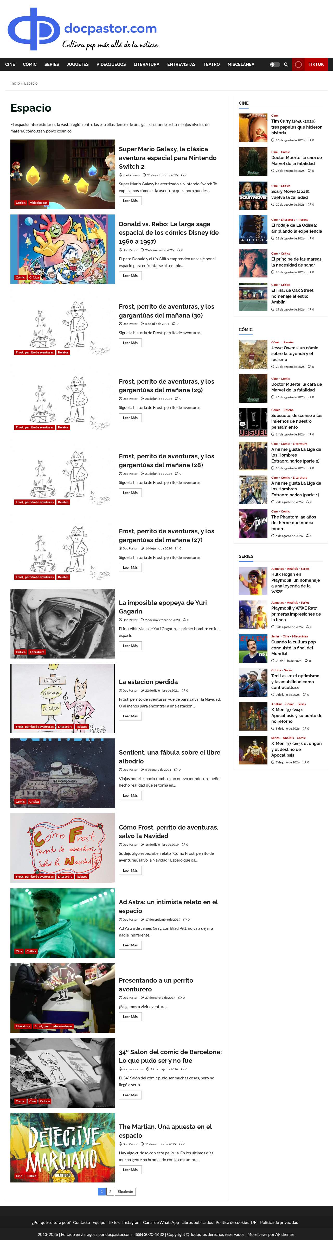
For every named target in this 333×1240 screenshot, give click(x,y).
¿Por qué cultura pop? (51, 1222)
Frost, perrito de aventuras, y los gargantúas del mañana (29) (62, 399)
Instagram (131, 1222)
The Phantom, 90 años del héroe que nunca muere (253, 523)
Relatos (63, 352)
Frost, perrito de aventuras (35, 352)
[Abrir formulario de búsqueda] (286, 64)
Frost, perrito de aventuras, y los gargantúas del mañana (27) (62, 549)
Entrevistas (181, 64)
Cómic (30, 64)
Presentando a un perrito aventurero (62, 998)
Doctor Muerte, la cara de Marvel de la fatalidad (253, 161)
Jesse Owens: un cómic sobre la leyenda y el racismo (253, 354)
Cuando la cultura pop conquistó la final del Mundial (253, 648)
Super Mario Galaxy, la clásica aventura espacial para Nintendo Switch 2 (62, 174)
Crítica (20, 203)
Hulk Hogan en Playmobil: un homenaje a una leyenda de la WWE (253, 581)
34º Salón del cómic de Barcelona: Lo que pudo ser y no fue (62, 1073)
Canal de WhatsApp (161, 1222)
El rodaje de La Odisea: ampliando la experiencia (253, 229)
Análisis (292, 568)
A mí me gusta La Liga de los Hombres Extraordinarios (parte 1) (253, 490)
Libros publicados (197, 1222)
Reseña (303, 219)
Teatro (211, 64)
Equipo (99, 1222)
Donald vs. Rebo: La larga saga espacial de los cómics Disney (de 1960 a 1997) (62, 249)
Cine (10, 64)
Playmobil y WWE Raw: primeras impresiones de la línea (253, 614)
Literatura (146, 64)
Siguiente (125, 1191)
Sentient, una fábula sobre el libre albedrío (62, 773)
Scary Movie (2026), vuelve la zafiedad (253, 195)
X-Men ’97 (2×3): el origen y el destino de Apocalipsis (253, 750)
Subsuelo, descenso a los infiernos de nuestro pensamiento (253, 422)
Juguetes (78, 64)
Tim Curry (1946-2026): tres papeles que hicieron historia (253, 127)
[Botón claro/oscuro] (275, 64)
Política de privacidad (279, 1222)
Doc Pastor (130, 250)
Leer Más (132, 201)
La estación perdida (62, 698)
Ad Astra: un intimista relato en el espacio (62, 923)
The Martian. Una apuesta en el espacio (62, 1148)
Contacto (81, 1222)
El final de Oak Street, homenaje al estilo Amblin (253, 297)
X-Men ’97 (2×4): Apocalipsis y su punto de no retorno (253, 716)
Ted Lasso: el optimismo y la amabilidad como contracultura (253, 682)
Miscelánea (241, 64)
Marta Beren (131, 175)
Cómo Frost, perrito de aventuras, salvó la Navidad (62, 848)
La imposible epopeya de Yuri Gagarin (62, 624)
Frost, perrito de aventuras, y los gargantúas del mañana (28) (62, 474)
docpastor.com (133, 1069)
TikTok (316, 64)
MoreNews (257, 1234)
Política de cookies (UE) (237, 1222)
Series (51, 64)
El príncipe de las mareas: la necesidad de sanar (253, 263)
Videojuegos (111, 64)
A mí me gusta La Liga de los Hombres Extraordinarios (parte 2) (253, 456)
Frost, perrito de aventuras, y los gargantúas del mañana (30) (62, 324)
